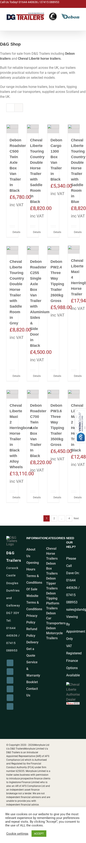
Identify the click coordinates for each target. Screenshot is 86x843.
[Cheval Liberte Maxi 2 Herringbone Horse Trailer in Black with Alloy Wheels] (12, 394)
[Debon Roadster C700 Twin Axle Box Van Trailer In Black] (33, 394)
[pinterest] (10, 689)
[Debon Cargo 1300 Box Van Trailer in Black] (53, 129)
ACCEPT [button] (39, 833)
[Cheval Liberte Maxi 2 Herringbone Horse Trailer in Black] (74, 394)
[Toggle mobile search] (68, 23)
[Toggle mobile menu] (77, 23)
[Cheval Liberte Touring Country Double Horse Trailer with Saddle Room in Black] (33, 129)
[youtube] (10, 680)
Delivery (32, 642)
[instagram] (10, 671)
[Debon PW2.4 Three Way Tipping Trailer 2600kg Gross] (53, 250)
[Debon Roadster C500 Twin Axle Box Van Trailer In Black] (12, 129)
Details (14, 232)
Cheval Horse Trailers (52, 553)
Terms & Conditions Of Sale (34, 582)
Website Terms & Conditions (34, 602)
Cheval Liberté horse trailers (39, 59)
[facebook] (10, 663)
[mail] (10, 697)
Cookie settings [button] (17, 834)
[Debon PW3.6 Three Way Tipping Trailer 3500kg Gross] (53, 394)
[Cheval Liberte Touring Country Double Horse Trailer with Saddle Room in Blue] (74, 129)
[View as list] (19, 108)
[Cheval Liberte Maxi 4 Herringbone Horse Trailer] (74, 250)
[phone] (10, 706)
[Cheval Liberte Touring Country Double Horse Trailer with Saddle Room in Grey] (12, 250)
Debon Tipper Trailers (52, 583)
